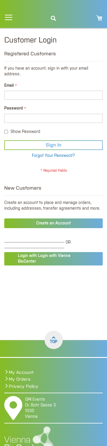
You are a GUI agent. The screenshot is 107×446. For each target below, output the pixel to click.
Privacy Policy (23, 386)
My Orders (20, 379)
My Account (21, 372)
